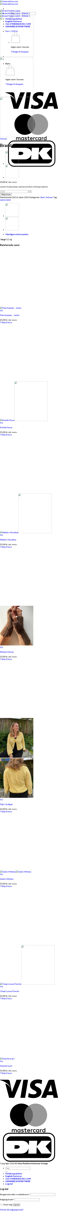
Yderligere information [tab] (16, 234)
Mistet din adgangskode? (11, 1209)
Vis (1, 310)
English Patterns (13, 1176)
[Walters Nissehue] (12, 177)
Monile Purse (6, 427)
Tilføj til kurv (6, 195)
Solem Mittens (6, 879)
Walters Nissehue (8, 539)
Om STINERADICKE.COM (18, 1178)
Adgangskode (7, 1199)
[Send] (6, 1171)
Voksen (3, 138)
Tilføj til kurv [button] (6, 322)
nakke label (5, 199)
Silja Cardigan (6, 804)
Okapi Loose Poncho (9, 991)
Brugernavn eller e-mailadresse (15, 1194)
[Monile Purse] (24, 420)
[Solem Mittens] (15, 871)
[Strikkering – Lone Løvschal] (12, 163)
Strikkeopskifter (13, 1173)
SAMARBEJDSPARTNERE (17, 1181)
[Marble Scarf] (7, 1058)
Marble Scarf (6, 1066)
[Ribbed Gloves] (16, 644)
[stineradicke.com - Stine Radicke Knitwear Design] (9, 2)
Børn (42, 197)
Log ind (16, 1205)
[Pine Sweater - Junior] (10, 308)
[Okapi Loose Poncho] (27, 984)
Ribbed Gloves (7, 652)
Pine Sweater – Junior (10, 315)
